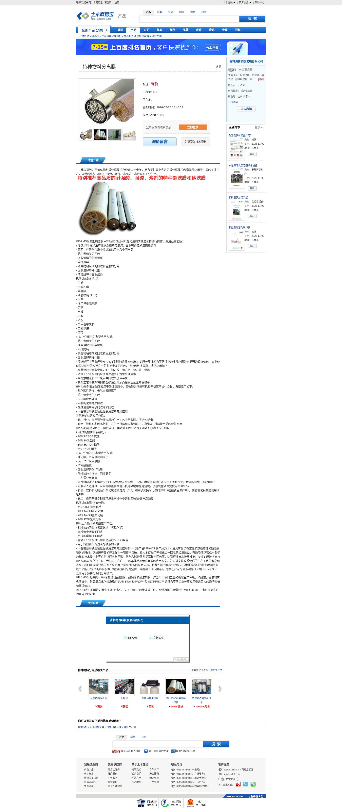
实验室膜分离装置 (238, 197)
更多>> (259, 127)
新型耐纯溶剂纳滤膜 (239, 227)
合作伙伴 (154, 769)
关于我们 (136, 769)
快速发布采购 (91, 778)
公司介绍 (233, 102)
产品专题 (154, 782)
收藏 (218, 66)
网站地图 (136, 782)
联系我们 (136, 773)
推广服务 (112, 773)
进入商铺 (246, 108)
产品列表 (106, 36)
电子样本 (89, 773)
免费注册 (89, 786)
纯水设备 (141, 36)
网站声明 (136, 778)
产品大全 (89, 769)
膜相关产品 (216, 670)
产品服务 (154, 773)
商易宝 (95, 36)
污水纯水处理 (129, 36)
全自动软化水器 (150, 698)
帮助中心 (259, 2)
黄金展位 (112, 782)
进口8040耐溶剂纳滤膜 (176, 700)
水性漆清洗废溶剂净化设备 (243, 165)
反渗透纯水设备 (98, 698)
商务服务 (244, 2)
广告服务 (112, 778)
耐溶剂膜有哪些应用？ (241, 135)
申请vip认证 (90, 782)
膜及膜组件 (153, 36)
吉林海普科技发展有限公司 (246, 61)
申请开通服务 (115, 786)
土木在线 (228, 2)
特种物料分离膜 (99, 66)
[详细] (261, 79)
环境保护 (116, 36)
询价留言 (160, 142)
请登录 (107, 2)
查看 (252, 154)
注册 (117, 2)
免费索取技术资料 (195, 141)
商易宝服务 (114, 769)
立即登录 (192, 127)
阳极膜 (124, 698)
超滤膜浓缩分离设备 (201, 700)
